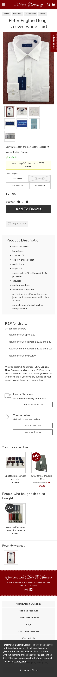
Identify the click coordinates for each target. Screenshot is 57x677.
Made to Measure (28, 610)
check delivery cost (33, 404)
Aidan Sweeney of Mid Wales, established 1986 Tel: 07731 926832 (28, 584)
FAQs (28, 624)
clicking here (20, 661)
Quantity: (10, 202)
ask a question (33, 425)
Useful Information (28, 617)
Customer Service (28, 631)
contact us (37, 380)
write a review (33, 432)
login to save (19, 223)
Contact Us (28, 638)
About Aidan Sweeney (28, 603)
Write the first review (17, 152)
